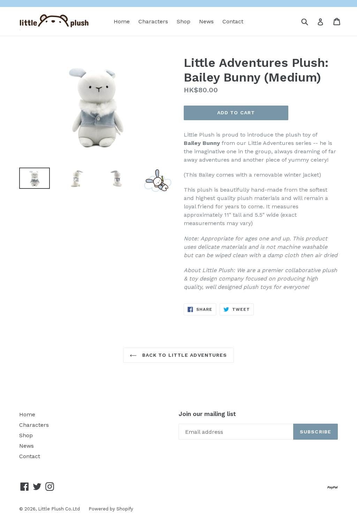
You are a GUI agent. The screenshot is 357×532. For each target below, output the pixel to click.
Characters (153, 21)
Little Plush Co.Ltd (59, 508)
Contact (232, 21)
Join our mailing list (207, 413)
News (206, 21)
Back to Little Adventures (183, 355)
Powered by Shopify (111, 508)
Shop (183, 21)
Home (122, 21)
